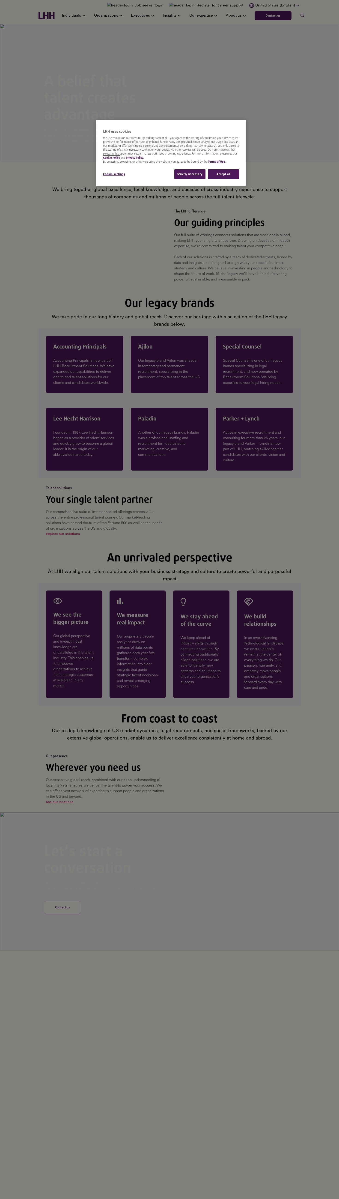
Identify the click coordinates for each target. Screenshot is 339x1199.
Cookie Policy (111, 157)
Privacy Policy (134, 157)
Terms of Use (216, 161)
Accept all (224, 174)
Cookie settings (114, 174)
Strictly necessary (189, 174)
